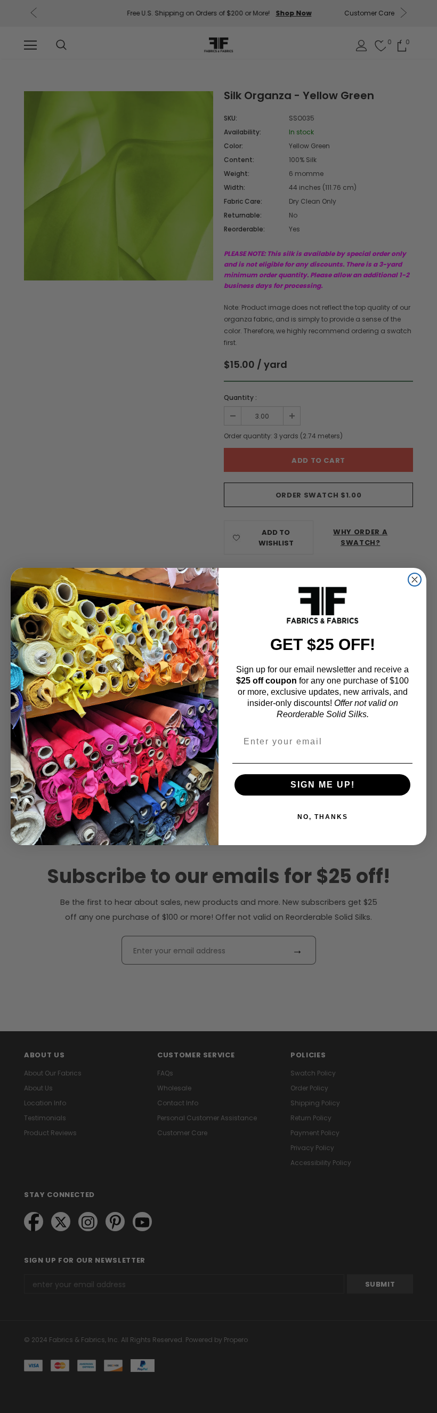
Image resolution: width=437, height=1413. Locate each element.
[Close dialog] (414, 579)
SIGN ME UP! (322, 784)
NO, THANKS (322, 817)
